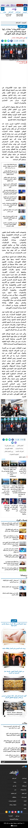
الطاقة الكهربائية (9, 448)
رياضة (15, 782)
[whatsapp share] (5, 41)
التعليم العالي (20, 445)
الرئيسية (25, 12)
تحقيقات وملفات (12, 804)
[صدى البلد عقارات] (8, 5)
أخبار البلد (11, 12)
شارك (15, 40)
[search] (2, 9)
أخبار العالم (24, 793)
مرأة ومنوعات (23, 789)
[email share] (2, 41)
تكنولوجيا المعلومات (14, 454)
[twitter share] (8, 41)
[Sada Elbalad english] (3, 5)
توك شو (14, 785)
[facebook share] (11, 41)
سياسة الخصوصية (14, 819)
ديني (15, 789)
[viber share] (15, 442)
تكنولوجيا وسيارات (12, 801)
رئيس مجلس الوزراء (9, 445)
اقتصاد (25, 801)
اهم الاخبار (18, 12)
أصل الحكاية (13, 793)
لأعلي (23, 766)
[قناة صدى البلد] (25, 5)
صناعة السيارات (19, 448)
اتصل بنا (10, 815)
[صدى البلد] (14, 9)
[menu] (25, 9)
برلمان (25, 804)
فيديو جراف (23, 797)
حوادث (4, 12)
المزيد (3, 762)
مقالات (25, 808)
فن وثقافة (24, 785)
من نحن (17, 815)
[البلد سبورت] (19, 5)
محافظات (14, 797)
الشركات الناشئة (20, 451)
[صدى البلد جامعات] (13, 5)
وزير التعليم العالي (8, 451)
